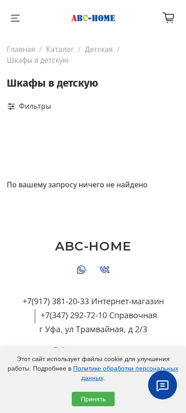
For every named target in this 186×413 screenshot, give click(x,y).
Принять (93, 399)
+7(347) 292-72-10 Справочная (99, 315)
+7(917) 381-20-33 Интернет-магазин (93, 301)
